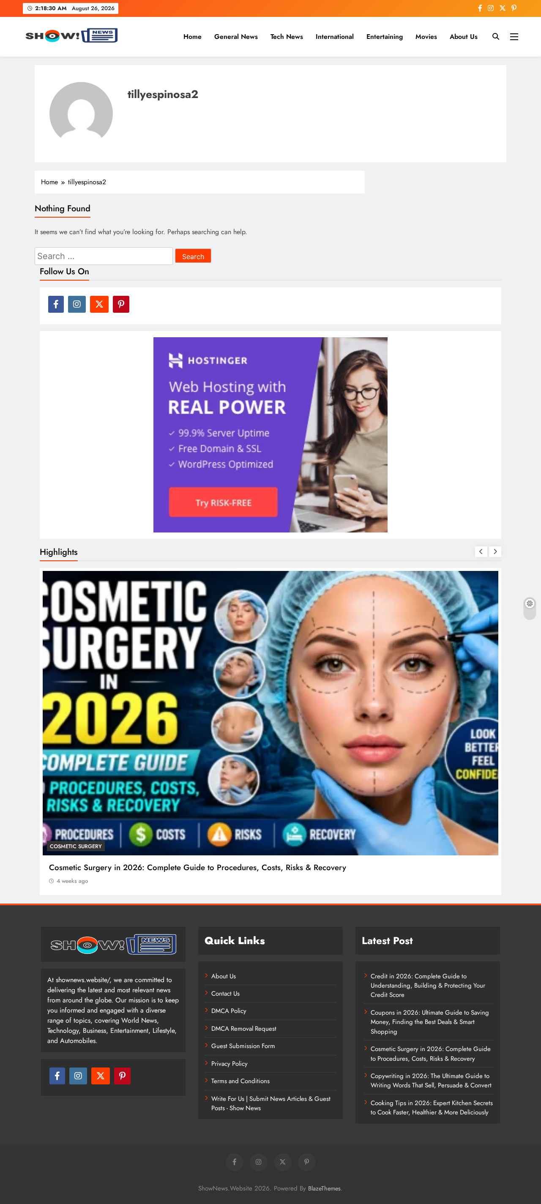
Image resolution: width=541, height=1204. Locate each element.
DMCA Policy (228, 1011)
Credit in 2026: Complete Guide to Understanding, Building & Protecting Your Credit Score (428, 986)
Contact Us (225, 993)
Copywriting (68, 846)
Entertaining (384, 36)
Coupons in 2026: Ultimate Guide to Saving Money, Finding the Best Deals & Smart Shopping (430, 1022)
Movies (426, 36)
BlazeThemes (324, 1188)
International (335, 36)
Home (192, 36)
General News (236, 36)
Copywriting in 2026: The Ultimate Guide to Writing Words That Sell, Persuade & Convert (206, 867)
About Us (464, 36)
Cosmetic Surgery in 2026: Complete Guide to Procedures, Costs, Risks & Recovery (431, 1053)
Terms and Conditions (240, 1081)
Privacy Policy (229, 1063)
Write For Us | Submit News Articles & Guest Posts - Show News (271, 1103)
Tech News (286, 36)
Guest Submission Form (243, 1046)
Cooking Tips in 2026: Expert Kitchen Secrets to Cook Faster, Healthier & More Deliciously (432, 1107)
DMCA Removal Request (243, 1028)
